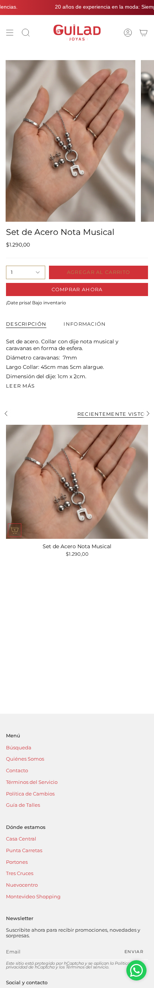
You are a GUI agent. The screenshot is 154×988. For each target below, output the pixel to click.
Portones (17, 862)
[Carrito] (143, 32)
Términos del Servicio (32, 782)
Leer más (20, 386)
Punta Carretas (24, 850)
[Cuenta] (127, 32)
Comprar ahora (77, 289)
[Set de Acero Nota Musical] (77, 482)
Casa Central (21, 839)
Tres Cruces (19, 873)
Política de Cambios (30, 794)
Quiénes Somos (25, 759)
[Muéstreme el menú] (9, 32)
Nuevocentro (22, 885)
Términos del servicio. (87, 967)
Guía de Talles (23, 805)
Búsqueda (18, 747)
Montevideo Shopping (33, 896)
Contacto (17, 770)
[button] (25, 32)
